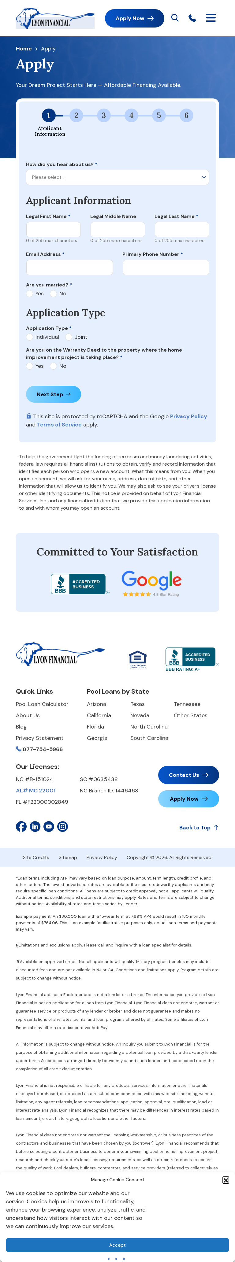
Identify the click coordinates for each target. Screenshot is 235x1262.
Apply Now (130, 18)
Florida (95, 726)
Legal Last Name (176, 216)
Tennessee (187, 704)
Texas (137, 704)
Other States (190, 715)
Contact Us (184, 775)
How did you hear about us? (61, 164)
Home (24, 49)
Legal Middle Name (113, 216)
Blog (21, 726)
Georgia (97, 738)
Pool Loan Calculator (42, 704)
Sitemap (68, 857)
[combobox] (117, 177)
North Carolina (149, 726)
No (62, 293)
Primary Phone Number (152, 254)
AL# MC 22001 (35, 790)
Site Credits (36, 857)
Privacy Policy (188, 416)
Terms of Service (59, 424)
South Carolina (149, 738)
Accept (117, 1245)
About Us (28, 715)
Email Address (45, 254)
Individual (47, 337)
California (99, 715)
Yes (39, 293)
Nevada (139, 715)
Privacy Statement (40, 738)
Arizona (96, 704)
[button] (226, 1180)
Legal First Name (48, 216)
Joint (81, 337)
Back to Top (195, 827)
